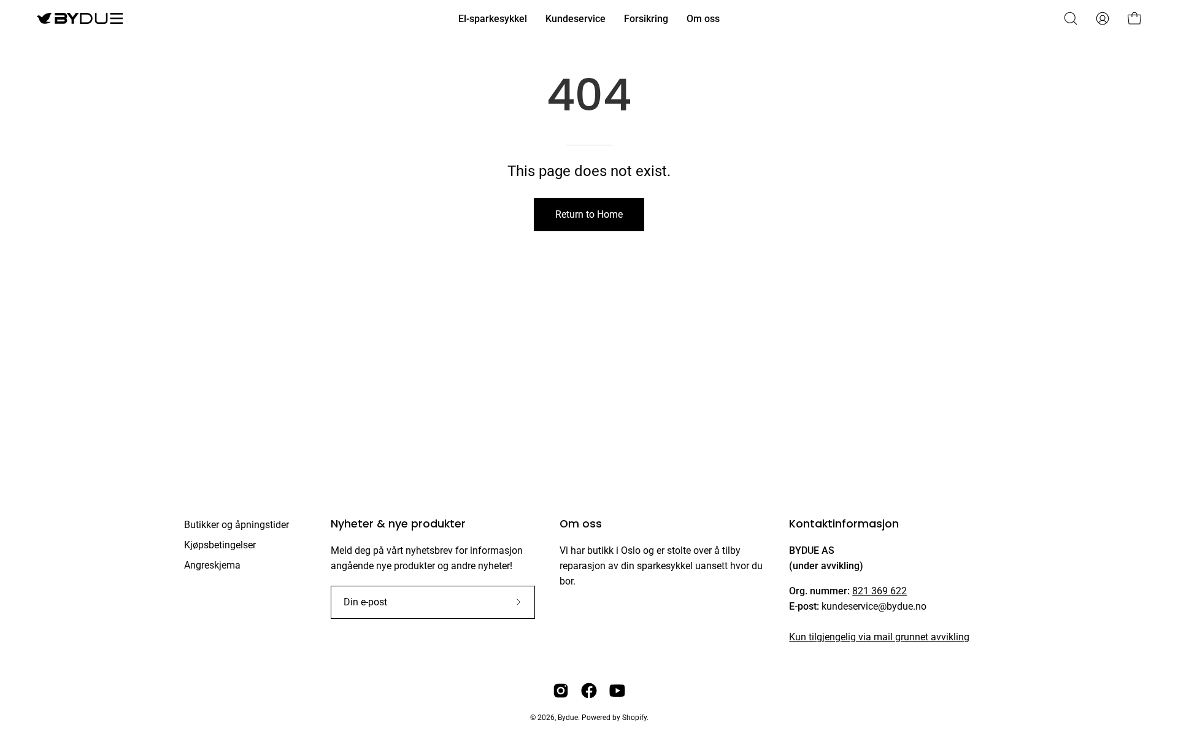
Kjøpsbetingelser (220, 545)
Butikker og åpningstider (236, 525)
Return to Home (589, 214)
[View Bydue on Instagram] (561, 690)
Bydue (568, 717)
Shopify (634, 717)
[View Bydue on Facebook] (589, 690)
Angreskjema (212, 565)
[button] (1071, 18)
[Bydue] (80, 18)
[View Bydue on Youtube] (617, 690)
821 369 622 (879, 591)
